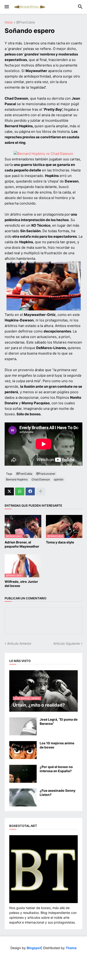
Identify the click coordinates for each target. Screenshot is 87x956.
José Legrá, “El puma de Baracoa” (58, 721)
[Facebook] (30, 491)
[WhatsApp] (19, 491)
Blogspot (34, 948)
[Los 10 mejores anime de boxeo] (23, 750)
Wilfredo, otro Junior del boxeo (21, 584)
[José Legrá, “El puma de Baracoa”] (23, 726)
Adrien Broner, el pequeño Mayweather (22, 544)
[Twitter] (9, 491)
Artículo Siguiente (66, 643)
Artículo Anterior (19, 643)
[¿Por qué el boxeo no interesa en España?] (23, 774)
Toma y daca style (60, 542)
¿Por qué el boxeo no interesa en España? (56, 769)
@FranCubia (25, 22)
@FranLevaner (45, 473)
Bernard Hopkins (17, 479)
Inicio (9, 22)
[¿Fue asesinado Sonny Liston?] (23, 797)
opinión (58, 479)
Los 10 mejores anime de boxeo (57, 745)
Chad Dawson (41, 479)
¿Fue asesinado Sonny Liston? (57, 792)
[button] (6, 7)
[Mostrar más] (40, 491)
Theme (71, 948)
